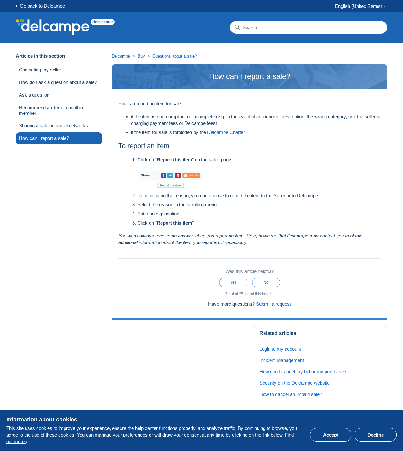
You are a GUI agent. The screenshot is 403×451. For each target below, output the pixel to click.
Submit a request (273, 304)
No (266, 282)
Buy (141, 56)
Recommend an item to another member (51, 110)
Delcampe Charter (226, 132)
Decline (375, 434)
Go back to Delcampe (41, 5)
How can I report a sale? (44, 138)
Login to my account (280, 349)
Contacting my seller (40, 69)
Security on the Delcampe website (294, 383)
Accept (330, 434)
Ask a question (34, 94)
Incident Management (281, 360)
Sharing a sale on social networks (53, 125)
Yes (233, 282)
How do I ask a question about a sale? (58, 82)
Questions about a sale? (174, 56)
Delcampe (121, 56)
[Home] (52, 27)
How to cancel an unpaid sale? (290, 394)
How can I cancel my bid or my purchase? (302, 371)
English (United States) (359, 6)
